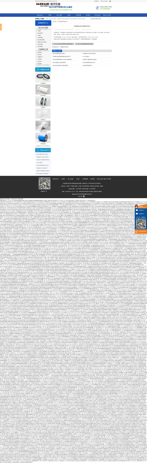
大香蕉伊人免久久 (47, 224)
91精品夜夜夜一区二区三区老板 (58, 405)
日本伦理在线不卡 (102, 315)
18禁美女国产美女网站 (62, 306)
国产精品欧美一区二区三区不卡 (11, 269)
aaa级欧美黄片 (107, 387)
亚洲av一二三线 (48, 240)
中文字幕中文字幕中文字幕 (120, 321)
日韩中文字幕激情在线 (129, 368)
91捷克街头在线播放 (96, 267)
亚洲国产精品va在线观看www (101, 260)
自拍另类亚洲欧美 (123, 264)
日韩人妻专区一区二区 (135, 348)
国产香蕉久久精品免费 (29, 396)
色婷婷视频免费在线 (61, 396)
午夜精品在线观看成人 (62, 390)
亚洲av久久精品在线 (61, 357)
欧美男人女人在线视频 (43, 249)
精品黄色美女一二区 (95, 333)
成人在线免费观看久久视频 (62, 397)
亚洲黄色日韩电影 (100, 320)
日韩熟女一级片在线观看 (7, 297)
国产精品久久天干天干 (84, 378)
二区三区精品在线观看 (60, 299)
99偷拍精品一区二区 (91, 320)
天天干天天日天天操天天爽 (22, 341)
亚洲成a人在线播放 (100, 345)
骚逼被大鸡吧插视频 (124, 311)
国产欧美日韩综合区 (30, 368)
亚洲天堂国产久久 (131, 278)
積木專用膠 (40, 46)
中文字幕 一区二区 (84, 254)
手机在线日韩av (94, 366)
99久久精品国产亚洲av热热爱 (36, 296)
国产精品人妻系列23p (27, 297)
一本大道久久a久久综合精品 (73, 239)
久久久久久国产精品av (70, 330)
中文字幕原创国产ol (9, 272)
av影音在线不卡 (17, 351)
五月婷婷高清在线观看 (116, 276)
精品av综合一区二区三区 (105, 264)
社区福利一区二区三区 (63, 350)
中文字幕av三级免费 (22, 249)
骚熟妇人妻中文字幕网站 (34, 362)
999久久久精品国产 (70, 405)
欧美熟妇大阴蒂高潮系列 (14, 339)
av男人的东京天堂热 (97, 297)
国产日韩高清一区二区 (46, 344)
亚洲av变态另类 (60, 267)
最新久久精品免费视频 (86, 312)
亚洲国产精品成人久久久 (41, 350)
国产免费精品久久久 (121, 296)
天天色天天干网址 (110, 389)
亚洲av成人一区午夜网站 (117, 227)
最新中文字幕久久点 (111, 338)
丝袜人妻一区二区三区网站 (75, 366)
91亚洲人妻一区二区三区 (12, 230)
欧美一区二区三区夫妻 (34, 387)
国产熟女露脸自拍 (122, 353)
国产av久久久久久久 (123, 288)
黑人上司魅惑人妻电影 (89, 275)
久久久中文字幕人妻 (115, 377)
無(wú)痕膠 (59, 15)
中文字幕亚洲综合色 (25, 296)
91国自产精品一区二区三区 (33, 279)
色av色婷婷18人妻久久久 (21, 206)
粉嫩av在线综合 (95, 219)
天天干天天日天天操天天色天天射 (7, 394)
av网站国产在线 (19, 267)
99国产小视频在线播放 (78, 348)
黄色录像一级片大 (127, 240)
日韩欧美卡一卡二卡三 (84, 290)
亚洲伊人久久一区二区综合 (56, 402)
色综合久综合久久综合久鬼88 (45, 230)
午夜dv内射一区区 (16, 324)
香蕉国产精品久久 (42, 213)
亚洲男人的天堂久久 (13, 213)
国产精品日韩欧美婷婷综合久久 (19, 390)
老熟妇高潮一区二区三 (63, 246)
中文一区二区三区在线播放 (13, 246)
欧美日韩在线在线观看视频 (95, 273)
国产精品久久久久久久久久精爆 (115, 269)
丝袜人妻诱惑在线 (141, 403)
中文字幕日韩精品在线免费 (75, 317)
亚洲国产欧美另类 (85, 356)
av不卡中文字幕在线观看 (88, 212)
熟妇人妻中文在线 (19, 356)
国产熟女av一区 (80, 263)
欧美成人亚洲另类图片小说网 (132, 356)
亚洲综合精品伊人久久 (94, 254)
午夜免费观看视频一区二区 (91, 327)
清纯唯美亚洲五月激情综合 (25, 207)
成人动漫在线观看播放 (84, 206)
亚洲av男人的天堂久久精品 (9, 209)
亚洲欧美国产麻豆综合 (115, 233)
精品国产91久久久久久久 (75, 381)
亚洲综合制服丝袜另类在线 (38, 372)
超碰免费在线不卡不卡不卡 (67, 291)
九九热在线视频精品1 (68, 215)
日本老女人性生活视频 (93, 357)
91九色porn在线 (78, 267)
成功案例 (88, 15)
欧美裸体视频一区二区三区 (128, 383)
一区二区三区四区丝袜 (74, 234)
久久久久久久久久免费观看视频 (114, 245)
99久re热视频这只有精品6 (70, 240)
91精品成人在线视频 (32, 299)
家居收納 (40, 52)
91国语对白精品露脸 (72, 284)
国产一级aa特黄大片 (93, 305)
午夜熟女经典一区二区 (24, 213)
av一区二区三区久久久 (84, 372)
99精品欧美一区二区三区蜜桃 (74, 270)
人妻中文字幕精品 (120, 279)
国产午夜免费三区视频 (122, 400)
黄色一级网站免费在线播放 (115, 348)
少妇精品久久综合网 (56, 224)
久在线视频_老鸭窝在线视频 (99, 296)
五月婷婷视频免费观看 (67, 264)
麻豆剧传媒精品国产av (22, 284)
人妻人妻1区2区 (119, 368)
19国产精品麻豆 (95, 312)
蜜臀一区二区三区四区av (21, 312)
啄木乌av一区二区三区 (137, 246)
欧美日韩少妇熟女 (140, 294)
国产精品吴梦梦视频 (18, 302)
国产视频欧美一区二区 (71, 326)
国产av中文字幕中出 (125, 284)
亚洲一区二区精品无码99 (62, 222)
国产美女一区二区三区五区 (86, 302)
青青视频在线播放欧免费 (33, 306)
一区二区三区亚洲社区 (27, 330)
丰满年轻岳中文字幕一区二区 (107, 218)
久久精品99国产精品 (37, 282)
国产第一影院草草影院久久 (98, 329)
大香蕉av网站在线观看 (63, 257)
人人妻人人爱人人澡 (95, 402)
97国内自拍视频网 (7, 383)
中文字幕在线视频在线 (84, 374)
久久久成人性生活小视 (10, 216)
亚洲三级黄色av (41, 260)
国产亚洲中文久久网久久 (66, 348)
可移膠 (49, 15)
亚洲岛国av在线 (78, 308)
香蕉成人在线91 (111, 263)
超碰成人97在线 (76, 254)
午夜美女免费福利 (13, 218)
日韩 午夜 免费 (57, 254)
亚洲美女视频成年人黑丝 (15, 258)
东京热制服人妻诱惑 (13, 225)
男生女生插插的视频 (63, 266)
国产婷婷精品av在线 (94, 338)
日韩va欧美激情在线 (53, 270)
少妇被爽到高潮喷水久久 (137, 320)
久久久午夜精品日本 (61, 228)
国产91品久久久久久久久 (113, 254)
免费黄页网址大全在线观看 (33, 399)
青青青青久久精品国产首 (88, 242)
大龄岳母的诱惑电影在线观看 (85, 279)
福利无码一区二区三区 (49, 299)
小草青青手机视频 (15, 306)
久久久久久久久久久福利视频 (58, 329)
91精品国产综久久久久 (102, 326)
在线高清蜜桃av (12, 369)
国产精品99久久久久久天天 (50, 321)
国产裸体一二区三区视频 (124, 248)
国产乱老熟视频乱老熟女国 (34, 318)
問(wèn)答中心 (45, 150)
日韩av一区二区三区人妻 (58, 294)
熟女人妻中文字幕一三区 (54, 245)
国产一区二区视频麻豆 (52, 206)
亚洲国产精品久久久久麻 (57, 399)
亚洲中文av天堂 (60, 341)
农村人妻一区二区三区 (100, 207)
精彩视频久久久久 (132, 237)
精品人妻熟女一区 (62, 371)
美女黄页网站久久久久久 (30, 317)
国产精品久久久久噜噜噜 (131, 332)
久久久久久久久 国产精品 (67, 237)
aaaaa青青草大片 (102, 222)
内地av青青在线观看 (111, 278)
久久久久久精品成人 (125, 390)
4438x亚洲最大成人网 (45, 251)
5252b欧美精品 (129, 204)
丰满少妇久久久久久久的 (34, 329)
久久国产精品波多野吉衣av (68, 216)
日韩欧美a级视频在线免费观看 (55, 203)
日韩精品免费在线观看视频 (46, 284)
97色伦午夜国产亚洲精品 (48, 269)
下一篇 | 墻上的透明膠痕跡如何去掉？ (84, 43)
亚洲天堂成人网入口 (29, 222)
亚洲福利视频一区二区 (94, 300)
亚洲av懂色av (98, 270)
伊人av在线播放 (74, 402)
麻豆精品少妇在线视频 (72, 359)
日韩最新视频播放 (81, 284)
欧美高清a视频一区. (126, 216)
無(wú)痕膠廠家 (65, 18)
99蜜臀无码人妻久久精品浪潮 (20, 311)
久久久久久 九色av (50, 236)
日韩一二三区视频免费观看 (123, 357)
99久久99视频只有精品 (115, 243)
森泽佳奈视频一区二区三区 (92, 368)
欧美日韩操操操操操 (113, 354)
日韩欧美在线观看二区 (103, 354)
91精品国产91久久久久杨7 (24, 273)
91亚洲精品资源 (136, 402)
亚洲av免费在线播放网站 (114, 351)
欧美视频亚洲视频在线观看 (125, 201)
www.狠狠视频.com (70, 221)
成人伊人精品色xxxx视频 (60, 374)
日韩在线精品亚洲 (102, 272)
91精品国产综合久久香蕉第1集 (66, 213)
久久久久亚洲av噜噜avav (131, 362)
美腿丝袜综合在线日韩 (64, 287)
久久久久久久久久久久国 (63, 378)
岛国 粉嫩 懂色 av (16, 375)
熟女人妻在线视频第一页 (86, 245)
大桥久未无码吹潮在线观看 (74, 252)
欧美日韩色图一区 (98, 266)
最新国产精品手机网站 (118, 300)
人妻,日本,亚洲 (140, 354)
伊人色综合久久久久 (106, 227)
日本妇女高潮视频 (92, 359)
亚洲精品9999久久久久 (49, 261)
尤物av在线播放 (121, 239)
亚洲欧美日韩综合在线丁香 (117, 387)
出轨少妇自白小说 (137, 273)
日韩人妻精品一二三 (22, 380)
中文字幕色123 (84, 377)
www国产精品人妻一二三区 (48, 314)
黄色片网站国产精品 (109, 320)
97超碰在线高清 (33, 240)
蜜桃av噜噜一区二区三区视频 (76, 389)
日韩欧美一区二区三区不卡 (66, 314)
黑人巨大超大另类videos (24, 293)
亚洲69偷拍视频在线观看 (22, 251)
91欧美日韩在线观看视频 (123, 260)
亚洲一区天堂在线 (83, 342)
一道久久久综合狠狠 (13, 299)
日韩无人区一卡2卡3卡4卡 (82, 315)
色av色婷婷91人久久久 (91, 396)
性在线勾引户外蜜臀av (131, 234)
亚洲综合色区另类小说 (86, 248)
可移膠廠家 (96, 1)
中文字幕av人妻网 (95, 282)
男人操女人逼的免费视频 (59, 219)
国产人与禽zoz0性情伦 (43, 383)
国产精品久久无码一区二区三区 (43, 377)
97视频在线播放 (15, 403)
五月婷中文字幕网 (131, 294)
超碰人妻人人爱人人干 (134, 308)
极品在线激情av (67, 296)
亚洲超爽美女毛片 (116, 371)
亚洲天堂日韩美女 (44, 333)
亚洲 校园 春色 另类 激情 (62, 315)
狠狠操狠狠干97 (52, 333)
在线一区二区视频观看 (141, 314)
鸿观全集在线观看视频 (36, 264)
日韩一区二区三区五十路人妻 (100, 216)
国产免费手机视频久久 (16, 384)
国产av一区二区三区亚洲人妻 (136, 377)
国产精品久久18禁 (68, 231)
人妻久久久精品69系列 (128, 227)
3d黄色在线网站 (95, 245)
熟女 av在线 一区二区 (35, 333)
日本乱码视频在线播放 (75, 362)
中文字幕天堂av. (98, 281)
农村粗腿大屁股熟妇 (101, 206)
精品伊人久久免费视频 (61, 356)
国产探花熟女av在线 (83, 341)
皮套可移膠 (40, 44)
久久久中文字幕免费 (94, 203)
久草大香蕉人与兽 (124, 285)
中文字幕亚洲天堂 (127, 336)
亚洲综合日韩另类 (37, 234)
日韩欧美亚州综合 (109, 324)
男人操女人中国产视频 (33, 249)
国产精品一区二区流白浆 (106, 336)
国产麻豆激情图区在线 (13, 279)
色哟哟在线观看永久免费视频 (30, 353)
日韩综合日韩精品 (114, 219)
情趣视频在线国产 (55, 243)
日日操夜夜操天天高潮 (134, 224)
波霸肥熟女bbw (75, 297)
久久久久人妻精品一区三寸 (73, 269)
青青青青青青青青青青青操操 (91, 231)
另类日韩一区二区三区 (70, 345)
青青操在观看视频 (102, 261)
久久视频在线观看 (86, 317)
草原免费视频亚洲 (94, 246)
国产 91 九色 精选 (49, 330)
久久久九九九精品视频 (104, 341)
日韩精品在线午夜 (13, 332)
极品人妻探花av (41, 285)
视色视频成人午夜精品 (122, 203)
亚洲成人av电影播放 (120, 212)
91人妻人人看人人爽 (86, 366)
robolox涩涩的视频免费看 (67, 288)
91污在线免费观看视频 (117, 240)
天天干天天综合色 (45, 267)
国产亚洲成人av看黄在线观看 (13, 231)
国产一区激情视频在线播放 (108, 380)
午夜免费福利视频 (126, 276)
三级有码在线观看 (126, 348)
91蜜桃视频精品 (18, 233)
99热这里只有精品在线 (126, 347)
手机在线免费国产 (104, 306)
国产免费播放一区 (104, 254)
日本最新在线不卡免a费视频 (94, 240)
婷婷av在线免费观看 (126, 210)
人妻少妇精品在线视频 (57, 216)
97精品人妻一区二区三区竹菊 (29, 326)
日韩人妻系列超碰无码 (51, 396)
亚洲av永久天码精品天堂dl (139, 339)
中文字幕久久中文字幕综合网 (27, 308)
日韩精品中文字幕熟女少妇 (117, 327)
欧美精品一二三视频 (11, 254)
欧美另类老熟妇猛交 (20, 216)
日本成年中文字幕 (68, 327)
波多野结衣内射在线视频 (101, 278)
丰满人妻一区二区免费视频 (11, 336)
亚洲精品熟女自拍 (23, 290)
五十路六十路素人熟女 (126, 231)
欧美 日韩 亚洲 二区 (4, 372)
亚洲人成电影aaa (84, 360)
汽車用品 (40, 59)
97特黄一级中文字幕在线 (18, 309)
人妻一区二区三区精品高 (12, 270)
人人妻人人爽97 (52, 356)
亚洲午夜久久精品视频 (80, 216)
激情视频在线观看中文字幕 (82, 393)
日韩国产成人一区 (140, 353)
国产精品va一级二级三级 (90, 263)
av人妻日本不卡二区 (10, 329)
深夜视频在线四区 (52, 306)
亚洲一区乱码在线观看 (59, 345)
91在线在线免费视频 (61, 206)
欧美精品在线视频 (134, 393)
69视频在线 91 (21, 275)
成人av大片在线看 (62, 312)
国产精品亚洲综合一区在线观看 (129, 228)
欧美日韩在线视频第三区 (75, 236)
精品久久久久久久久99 (127, 389)
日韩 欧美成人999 (37, 294)
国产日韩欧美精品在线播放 (15, 308)
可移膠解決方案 (43, 49)
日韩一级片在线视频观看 (50, 228)
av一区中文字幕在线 (84, 218)
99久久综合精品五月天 (53, 350)
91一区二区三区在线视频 (101, 360)
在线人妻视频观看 (22, 279)
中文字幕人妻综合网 (136, 317)
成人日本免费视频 (28, 389)
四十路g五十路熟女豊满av (124, 261)
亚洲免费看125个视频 (12, 275)
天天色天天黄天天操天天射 (53, 225)
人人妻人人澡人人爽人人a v (23, 237)
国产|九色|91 (119, 399)
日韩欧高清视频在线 (15, 255)
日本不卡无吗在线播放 (123, 237)
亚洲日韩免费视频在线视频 (27, 300)
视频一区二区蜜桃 (92, 342)
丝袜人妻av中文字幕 (44, 263)
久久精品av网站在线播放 (118, 246)
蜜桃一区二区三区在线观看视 (88, 201)
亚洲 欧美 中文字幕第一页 (86, 296)
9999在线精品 (12, 314)
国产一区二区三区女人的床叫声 (128, 371)
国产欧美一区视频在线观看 (94, 213)
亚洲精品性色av (74, 300)
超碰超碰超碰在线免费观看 (62, 333)
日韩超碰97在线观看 (83, 400)
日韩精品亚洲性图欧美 (131, 314)
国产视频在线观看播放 (45, 266)
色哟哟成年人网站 (78, 201)
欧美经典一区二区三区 (120, 263)
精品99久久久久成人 (59, 387)
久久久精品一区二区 (9, 261)
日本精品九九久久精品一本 (74, 293)
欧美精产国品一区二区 (112, 237)
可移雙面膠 (78, 15)
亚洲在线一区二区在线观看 (108, 281)
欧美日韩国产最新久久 (82, 311)
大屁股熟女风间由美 (27, 344)
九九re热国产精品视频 (93, 354)
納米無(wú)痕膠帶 (81, 18)
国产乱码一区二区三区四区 (120, 281)
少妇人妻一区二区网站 (135, 252)
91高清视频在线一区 (74, 287)
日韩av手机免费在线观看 (71, 261)
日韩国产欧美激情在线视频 (10, 312)
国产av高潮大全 (107, 224)
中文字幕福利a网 (55, 300)
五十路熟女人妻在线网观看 (98, 308)
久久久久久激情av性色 (33, 285)
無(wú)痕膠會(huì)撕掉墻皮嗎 (42, 173)
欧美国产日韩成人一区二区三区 (80, 264)
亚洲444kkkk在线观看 (28, 294)
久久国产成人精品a (122, 315)
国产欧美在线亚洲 (84, 234)
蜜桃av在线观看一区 (133, 267)
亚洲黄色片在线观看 (110, 206)
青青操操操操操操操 (93, 261)
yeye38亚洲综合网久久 (59, 391)
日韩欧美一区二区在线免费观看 (91, 384)
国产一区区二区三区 (58, 296)
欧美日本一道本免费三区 (79, 344)
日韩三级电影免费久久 (6, 242)
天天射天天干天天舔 (43, 203)
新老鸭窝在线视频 (136, 386)
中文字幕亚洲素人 (119, 402)
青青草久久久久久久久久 (88, 225)
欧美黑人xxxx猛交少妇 (123, 396)
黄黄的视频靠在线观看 (95, 290)
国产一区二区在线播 (25, 245)
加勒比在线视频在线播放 (82, 261)
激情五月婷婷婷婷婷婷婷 (28, 342)
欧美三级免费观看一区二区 (67, 212)
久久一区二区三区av (18, 353)
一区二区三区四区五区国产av (73, 245)
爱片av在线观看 (103, 338)
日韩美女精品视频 (54, 266)
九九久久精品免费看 (117, 291)
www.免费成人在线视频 (105, 317)
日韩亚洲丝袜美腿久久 (99, 293)
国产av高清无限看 (110, 222)
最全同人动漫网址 (112, 357)
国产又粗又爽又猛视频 (121, 206)
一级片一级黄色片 (90, 281)
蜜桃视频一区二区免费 (44, 270)
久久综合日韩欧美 (38, 201)
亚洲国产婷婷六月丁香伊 (106, 240)
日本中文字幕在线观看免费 (24, 332)
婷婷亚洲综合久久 (80, 219)
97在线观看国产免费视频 (140, 243)
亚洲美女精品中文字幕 (90, 209)
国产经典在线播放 (116, 347)
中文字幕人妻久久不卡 (70, 380)
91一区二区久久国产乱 (60, 261)
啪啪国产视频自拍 (120, 302)
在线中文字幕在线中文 (120, 204)
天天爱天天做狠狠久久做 (87, 381)
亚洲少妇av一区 (130, 270)
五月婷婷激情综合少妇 (115, 267)
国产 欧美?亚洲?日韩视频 (11, 303)
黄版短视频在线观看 (29, 243)
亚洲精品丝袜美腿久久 (14, 372)
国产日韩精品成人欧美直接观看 (62, 236)
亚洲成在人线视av (72, 353)
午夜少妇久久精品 (108, 347)
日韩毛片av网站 (67, 323)
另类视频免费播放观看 (44, 347)
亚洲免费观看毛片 (17, 359)
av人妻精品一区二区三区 (78, 215)
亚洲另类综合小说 (50, 254)
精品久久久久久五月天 (97, 227)
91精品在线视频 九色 (133, 299)
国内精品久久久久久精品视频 (111, 345)
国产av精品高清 (59, 308)
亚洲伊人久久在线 (77, 204)
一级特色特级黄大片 (31, 212)
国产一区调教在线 (135, 300)
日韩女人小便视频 (64, 360)
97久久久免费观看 (42, 393)
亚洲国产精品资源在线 (35, 336)
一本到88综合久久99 (62, 393)
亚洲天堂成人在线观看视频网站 (71, 341)
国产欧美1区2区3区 (31, 209)
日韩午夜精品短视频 (42, 291)
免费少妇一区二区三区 (64, 218)
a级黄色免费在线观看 (115, 284)
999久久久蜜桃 (46, 231)
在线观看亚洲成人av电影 (107, 275)
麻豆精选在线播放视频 (6, 221)
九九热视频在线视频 (131, 353)
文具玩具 (40, 61)
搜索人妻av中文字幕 (110, 362)
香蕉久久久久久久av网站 (40, 252)
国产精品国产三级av (33, 291)
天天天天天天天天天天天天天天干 (131, 242)
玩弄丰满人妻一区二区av (72, 249)
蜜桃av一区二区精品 (90, 260)
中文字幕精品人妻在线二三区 (83, 285)
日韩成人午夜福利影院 (93, 330)
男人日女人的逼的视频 (27, 210)
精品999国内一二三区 (141, 263)
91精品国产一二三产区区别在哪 (39, 242)
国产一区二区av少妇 (83, 269)
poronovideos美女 (4, 266)
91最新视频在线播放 (127, 399)
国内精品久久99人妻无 (91, 255)
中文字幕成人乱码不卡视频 (24, 305)
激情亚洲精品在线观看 (68, 399)
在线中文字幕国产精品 (108, 297)
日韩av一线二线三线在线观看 (61, 252)
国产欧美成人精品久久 (52, 390)
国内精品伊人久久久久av (124, 306)
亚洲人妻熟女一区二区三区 (81, 354)
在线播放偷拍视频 (107, 386)
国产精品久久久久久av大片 (28, 345)
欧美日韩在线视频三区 (24, 362)
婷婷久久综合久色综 (17, 330)
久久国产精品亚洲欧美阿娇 (28, 201)
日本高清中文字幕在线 (127, 249)
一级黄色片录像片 (8, 344)
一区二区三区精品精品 (73, 309)
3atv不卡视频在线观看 (19, 272)
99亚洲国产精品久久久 (87, 221)
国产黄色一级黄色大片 (55, 347)
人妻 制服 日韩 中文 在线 (90, 243)
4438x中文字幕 (78, 207)
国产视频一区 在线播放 (22, 400)
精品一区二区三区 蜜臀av (56, 368)
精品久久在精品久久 (89, 369)
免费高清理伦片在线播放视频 (21, 327)
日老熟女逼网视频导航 (57, 372)
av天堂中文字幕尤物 (84, 239)
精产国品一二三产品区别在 (120, 380)
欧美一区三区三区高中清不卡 (102, 243)
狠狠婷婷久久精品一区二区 (27, 234)
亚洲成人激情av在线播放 (26, 324)
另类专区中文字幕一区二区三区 (15, 365)
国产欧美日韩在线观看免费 (79, 276)
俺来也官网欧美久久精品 (83, 371)
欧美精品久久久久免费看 (20, 203)
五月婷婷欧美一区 (16, 236)
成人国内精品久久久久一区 (136, 342)
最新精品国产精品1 (50, 233)
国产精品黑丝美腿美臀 (33, 288)
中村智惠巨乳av (87, 219)
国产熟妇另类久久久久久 (123, 354)
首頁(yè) (55, 21)
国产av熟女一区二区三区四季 (45, 237)
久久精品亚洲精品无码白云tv (43, 317)
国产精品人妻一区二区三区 (35, 402)
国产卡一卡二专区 (32, 311)
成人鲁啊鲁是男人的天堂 (48, 201)
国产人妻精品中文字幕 (11, 354)
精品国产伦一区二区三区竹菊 (103, 327)
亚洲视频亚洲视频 (140, 234)
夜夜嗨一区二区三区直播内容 (112, 288)
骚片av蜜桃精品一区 (52, 371)
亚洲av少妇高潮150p (79, 303)
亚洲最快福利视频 (64, 281)
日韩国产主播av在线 (134, 254)
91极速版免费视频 (110, 299)
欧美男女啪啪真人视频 (126, 378)
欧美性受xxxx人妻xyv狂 (55, 234)
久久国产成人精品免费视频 (37, 207)
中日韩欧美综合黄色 (12, 287)
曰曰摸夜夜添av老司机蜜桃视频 (93, 335)
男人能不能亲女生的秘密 (85, 386)
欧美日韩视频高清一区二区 (81, 330)
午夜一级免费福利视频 (131, 263)
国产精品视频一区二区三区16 (135, 285)
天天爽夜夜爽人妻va (103, 231)
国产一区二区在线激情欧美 (125, 330)
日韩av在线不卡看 (25, 255)
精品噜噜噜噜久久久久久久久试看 (42, 368)
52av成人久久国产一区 (126, 233)
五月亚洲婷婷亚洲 (135, 240)
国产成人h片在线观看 (110, 207)
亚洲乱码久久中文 (41, 326)
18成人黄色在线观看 (7, 215)
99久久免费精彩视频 (71, 335)
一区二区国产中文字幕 (76, 251)
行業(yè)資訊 (97, 15)
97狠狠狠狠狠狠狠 (104, 252)
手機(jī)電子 (40, 56)
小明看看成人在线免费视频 (13, 374)
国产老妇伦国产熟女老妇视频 (64, 209)
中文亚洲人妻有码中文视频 (135, 365)
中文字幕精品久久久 (72, 263)
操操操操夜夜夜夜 (115, 329)
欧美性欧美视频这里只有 (38, 348)
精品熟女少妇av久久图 (103, 330)
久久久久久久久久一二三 (104, 294)
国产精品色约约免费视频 (118, 381)
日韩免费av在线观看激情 (78, 275)
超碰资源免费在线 (93, 239)
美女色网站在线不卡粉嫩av (55, 320)
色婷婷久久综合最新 (12, 237)
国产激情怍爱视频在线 (40, 278)
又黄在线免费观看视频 (84, 300)
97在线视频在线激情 (112, 391)
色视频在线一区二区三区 (46, 255)
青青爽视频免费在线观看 (21, 363)
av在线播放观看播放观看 (97, 363)
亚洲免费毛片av (92, 360)
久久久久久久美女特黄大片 (137, 236)
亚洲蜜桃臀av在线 (65, 389)
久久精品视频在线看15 (98, 387)
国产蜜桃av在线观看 (61, 272)
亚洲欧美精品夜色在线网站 (114, 326)
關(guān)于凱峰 (107, 15)
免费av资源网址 (123, 359)
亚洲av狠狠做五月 (30, 391)
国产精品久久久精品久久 (48, 345)
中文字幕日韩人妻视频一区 (69, 233)
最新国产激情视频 (111, 251)
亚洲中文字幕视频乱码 (39, 275)
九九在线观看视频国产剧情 (120, 209)
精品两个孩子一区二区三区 (15, 345)
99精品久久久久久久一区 (100, 242)
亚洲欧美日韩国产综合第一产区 (115, 236)
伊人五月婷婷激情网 (106, 276)
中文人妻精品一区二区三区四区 (52, 275)
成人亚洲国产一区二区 (27, 258)
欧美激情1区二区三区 (127, 269)
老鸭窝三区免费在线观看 (33, 339)
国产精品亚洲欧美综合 (79, 291)
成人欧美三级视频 (130, 290)
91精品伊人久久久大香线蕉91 (11, 249)
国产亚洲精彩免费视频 (70, 387)
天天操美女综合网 (129, 394)
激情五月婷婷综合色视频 (25, 246)
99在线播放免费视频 (49, 260)
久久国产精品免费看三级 (103, 210)
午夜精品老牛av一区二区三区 (92, 258)
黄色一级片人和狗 (142, 369)
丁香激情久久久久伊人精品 (129, 387)
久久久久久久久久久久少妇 (123, 393)
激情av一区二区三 (52, 339)
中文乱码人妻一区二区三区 (121, 207)
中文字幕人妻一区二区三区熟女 (119, 290)
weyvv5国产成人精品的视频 (63, 400)
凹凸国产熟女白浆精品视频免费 (60, 284)
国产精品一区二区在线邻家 (71, 351)
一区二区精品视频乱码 (91, 237)
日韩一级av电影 (50, 311)
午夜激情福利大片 (131, 203)
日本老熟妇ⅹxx (8, 403)
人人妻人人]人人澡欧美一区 (54, 293)
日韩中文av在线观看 (31, 397)
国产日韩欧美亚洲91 (62, 359)
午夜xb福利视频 (26, 221)
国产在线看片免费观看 (106, 383)
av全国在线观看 (68, 299)
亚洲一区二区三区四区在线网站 (114, 216)
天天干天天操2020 (23, 299)
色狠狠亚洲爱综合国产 (124, 345)
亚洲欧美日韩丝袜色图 (120, 234)
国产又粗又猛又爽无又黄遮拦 (37, 273)
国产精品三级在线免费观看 (91, 215)
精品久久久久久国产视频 (104, 233)
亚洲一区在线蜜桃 (100, 342)
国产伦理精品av (61, 221)
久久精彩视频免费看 (41, 353)
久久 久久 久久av (19, 326)
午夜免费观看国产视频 (52, 359)
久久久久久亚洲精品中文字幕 (65, 275)
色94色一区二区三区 (43, 305)
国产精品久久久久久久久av (66, 225)
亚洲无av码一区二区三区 (100, 225)
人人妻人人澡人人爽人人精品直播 (23, 378)
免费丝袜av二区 (126, 327)
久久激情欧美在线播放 (53, 383)
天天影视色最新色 (106, 372)
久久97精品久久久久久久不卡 (36, 221)
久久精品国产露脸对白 (45, 366)
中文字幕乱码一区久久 (78, 299)
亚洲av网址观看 (104, 221)
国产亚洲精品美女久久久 (23, 303)
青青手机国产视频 (86, 224)
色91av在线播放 (127, 300)
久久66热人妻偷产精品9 (91, 326)
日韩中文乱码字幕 (10, 233)
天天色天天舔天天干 (10, 326)
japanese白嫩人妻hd (39, 315)
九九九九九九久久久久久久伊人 (56, 248)
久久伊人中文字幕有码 (122, 338)
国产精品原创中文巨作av (93, 252)
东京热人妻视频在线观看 (66, 204)
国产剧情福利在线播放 (86, 204)
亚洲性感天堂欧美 (135, 306)
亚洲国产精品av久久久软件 (116, 273)
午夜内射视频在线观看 (53, 305)
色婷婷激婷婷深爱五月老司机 (87, 293)
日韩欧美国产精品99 (95, 306)
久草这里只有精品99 (34, 237)
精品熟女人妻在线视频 (17, 342)
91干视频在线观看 (66, 282)
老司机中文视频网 (50, 285)
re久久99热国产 (104, 285)
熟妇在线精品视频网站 (100, 324)
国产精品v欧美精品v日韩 (69, 207)
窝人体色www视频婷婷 (128, 251)
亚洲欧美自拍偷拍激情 (74, 372)
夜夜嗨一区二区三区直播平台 (40, 360)
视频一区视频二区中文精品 (62, 258)
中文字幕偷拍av (78, 221)
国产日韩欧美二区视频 (113, 353)
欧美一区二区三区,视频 (60, 201)
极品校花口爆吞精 (57, 302)
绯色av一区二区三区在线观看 (25, 269)
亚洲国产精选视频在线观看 (74, 397)
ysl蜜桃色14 (33, 332)
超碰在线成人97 (67, 273)
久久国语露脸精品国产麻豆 (63, 227)
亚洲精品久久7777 (12, 267)
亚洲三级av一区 (103, 245)
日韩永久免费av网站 (129, 212)
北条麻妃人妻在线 (65, 317)
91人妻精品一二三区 (74, 378)
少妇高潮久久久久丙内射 (122, 257)
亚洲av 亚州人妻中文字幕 (70, 260)
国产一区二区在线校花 (110, 212)
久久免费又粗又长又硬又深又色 (85, 336)
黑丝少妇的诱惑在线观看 (68, 308)
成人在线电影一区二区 (94, 257)
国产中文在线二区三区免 (109, 204)
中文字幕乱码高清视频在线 (14, 323)
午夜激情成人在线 (15, 383)
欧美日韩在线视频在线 (94, 341)
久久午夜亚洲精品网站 (25, 338)
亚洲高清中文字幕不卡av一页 (93, 321)
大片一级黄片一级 (116, 397)
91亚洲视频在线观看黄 (21, 212)
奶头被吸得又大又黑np (50, 210)
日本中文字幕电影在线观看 (131, 239)
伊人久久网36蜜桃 (112, 213)
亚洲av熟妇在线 (24, 236)
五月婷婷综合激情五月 (81, 321)
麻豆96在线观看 (33, 260)
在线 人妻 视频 (66, 381)
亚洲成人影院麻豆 (35, 366)
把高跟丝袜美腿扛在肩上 (53, 218)
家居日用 (40, 54)
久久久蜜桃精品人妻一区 (34, 255)
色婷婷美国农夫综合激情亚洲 (87, 251)
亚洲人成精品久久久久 (104, 384)
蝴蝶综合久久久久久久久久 (54, 212)
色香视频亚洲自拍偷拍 (13, 273)
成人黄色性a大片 (34, 351)
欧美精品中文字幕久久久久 (33, 203)
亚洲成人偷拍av (21, 368)
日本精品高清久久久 (113, 384)
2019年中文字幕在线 (75, 203)
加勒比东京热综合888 (42, 384)
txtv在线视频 (88, 276)
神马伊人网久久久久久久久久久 (138, 341)
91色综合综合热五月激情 (40, 390)
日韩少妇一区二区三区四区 (26, 372)
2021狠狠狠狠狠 (139, 391)
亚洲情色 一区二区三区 (41, 380)
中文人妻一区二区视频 (19, 261)
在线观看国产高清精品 (120, 362)
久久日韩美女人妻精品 (36, 374)
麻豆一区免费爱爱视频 (13, 293)
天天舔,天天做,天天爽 (77, 314)
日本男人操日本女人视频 (41, 218)
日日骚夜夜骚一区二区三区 (136, 260)
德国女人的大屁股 (33, 213)
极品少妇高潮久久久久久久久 (12, 290)
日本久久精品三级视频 (94, 374)
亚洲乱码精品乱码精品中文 (128, 230)
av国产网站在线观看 (69, 329)
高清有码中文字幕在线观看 (24, 260)
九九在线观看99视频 (34, 225)
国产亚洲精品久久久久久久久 (86, 297)
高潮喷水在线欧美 (44, 306)
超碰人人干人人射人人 (71, 396)
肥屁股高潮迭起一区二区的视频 (34, 219)
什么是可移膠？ (39, 162)
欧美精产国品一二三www (26, 282)
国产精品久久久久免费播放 (7, 333)
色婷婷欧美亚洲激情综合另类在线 (15, 321)
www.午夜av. (71, 258)
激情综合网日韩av (46, 264)
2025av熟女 (10, 252)
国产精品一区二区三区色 (42, 248)
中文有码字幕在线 (132, 257)
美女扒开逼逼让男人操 (102, 236)
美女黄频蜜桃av (115, 264)
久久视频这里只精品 (22, 288)
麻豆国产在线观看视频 (125, 254)
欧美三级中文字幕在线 (132, 219)
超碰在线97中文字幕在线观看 (83, 338)
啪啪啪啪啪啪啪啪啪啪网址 (22, 254)
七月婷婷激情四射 (37, 216)
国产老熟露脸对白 (40, 261)
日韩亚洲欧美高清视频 (57, 255)
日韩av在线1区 (113, 375)
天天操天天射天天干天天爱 (51, 342)
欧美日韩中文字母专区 (118, 297)
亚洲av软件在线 (33, 293)
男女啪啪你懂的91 (58, 278)
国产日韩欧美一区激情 (77, 224)
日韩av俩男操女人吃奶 (93, 222)
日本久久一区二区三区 (24, 266)
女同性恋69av (7, 338)
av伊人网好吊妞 (20, 354)
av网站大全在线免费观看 (41, 369)
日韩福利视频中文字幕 (20, 243)
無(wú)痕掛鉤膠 (73, 18)
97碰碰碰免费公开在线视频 (35, 303)
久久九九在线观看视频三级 (138, 269)
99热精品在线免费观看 (111, 279)
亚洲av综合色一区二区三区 (92, 294)
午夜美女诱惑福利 (47, 300)
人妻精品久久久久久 (70, 230)
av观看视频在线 (76, 213)
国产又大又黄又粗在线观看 (6, 245)
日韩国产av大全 (43, 225)
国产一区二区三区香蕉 (54, 249)
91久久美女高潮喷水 (73, 281)
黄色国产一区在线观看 (13, 228)
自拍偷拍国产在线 (85, 375)
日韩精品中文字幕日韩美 (5, 201)
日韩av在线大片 (78, 324)
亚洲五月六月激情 (8, 330)
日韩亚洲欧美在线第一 (117, 249)
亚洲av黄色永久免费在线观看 (38, 287)
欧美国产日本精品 (25, 384)
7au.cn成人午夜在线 (16, 335)
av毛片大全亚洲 (19, 314)
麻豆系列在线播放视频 (37, 269)
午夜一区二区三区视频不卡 (76, 227)
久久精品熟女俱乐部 (36, 227)
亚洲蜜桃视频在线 (72, 321)
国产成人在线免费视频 (47, 282)
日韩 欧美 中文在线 (38, 300)
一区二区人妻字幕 (46, 227)
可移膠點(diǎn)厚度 (64, 46)
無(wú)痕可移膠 (52, 18)
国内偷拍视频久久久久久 (46, 336)
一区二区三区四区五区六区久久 (127, 326)
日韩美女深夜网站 (131, 391)
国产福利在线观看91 (115, 311)
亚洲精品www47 (66, 375)
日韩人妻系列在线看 (35, 246)
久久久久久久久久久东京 (21, 257)
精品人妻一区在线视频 (31, 218)
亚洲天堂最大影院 (106, 267)
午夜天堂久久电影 (57, 290)
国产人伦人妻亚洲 (67, 248)
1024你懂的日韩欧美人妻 (47, 219)
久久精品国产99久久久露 (101, 255)
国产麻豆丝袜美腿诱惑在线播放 (52, 309)
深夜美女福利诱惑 (131, 315)
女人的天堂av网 (136, 329)
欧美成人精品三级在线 (101, 359)
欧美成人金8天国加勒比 (51, 272)
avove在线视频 (24, 339)
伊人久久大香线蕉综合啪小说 (106, 300)
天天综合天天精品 (104, 203)
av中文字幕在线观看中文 (64, 251)
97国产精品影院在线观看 (72, 279)
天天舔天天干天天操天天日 (24, 204)
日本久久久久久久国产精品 (123, 225)
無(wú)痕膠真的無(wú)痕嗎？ (42, 154)
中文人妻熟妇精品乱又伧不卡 (93, 230)
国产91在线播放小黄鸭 (116, 230)
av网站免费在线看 (110, 369)
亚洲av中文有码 (33, 384)
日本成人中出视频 (20, 222)
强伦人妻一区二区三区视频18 (43, 363)
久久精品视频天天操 (61, 239)
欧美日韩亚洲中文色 (46, 405)
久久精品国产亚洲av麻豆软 (110, 302)
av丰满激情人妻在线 (127, 272)
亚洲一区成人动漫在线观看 (80, 237)
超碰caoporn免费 (119, 222)
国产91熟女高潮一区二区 (46, 403)
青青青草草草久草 (16, 234)
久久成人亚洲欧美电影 (106, 230)
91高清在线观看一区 (78, 212)
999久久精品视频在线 (17, 210)
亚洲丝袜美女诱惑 (7, 282)
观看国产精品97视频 (128, 402)
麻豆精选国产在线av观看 (15, 227)
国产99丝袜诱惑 (84, 213)
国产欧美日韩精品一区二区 (78, 318)
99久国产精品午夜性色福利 (114, 231)
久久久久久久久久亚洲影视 (82, 353)
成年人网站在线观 (67, 203)
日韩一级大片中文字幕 (23, 270)
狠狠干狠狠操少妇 (134, 248)
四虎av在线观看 (35, 335)
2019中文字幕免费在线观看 (93, 264)
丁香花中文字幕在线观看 (91, 210)
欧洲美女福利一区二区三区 (115, 305)
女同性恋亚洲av (72, 338)
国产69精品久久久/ (87, 405)
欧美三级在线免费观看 (35, 263)
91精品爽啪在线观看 (45, 362)
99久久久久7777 (12, 206)
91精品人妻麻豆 (42, 387)
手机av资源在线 (70, 303)
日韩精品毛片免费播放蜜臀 (85, 347)
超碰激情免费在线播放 (84, 305)
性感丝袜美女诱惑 (51, 387)
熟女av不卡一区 (34, 393)
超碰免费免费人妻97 (59, 260)
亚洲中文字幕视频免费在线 (115, 378)
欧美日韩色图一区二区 (138, 272)
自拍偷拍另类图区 (97, 336)
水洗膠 (68, 15)
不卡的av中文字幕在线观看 (40, 222)
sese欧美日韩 (64, 245)
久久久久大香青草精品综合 (22, 387)
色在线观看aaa (62, 249)
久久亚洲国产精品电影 (52, 393)
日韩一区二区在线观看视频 (47, 276)
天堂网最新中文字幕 (22, 230)
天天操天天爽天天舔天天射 (39, 210)
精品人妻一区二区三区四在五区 (115, 333)
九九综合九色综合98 (74, 400)
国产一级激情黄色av (121, 332)
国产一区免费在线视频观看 (42, 212)
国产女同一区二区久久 (138, 249)
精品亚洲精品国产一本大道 (126, 317)
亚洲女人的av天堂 (131, 293)
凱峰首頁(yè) (40, 15)
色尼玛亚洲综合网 (63, 270)
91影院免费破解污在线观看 (114, 390)
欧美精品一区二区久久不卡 (133, 318)
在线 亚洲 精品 (5, 308)
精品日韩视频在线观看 (132, 213)
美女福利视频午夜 (117, 335)
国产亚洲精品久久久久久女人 (136, 276)
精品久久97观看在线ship (9, 203)
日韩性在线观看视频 (87, 267)
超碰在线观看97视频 (25, 240)
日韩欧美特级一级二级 (132, 321)
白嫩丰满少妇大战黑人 (30, 309)
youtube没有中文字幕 (33, 236)
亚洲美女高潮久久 (23, 320)
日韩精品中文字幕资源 (41, 206)
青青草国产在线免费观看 (136, 347)
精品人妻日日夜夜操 (110, 234)
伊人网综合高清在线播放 (14, 240)
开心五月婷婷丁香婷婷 (38, 224)
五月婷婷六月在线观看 (64, 242)
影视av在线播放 (63, 243)
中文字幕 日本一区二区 (27, 224)
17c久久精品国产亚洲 (71, 311)
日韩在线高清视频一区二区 (98, 248)
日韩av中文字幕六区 (87, 308)
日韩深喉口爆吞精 (93, 309)
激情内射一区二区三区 (52, 209)
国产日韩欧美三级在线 (49, 324)
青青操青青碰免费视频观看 (28, 233)
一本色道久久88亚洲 (12, 318)
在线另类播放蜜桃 (6, 255)
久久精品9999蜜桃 (128, 372)
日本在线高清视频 (11, 341)
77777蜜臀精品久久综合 (111, 296)
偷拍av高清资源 (89, 387)
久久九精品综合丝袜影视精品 (96, 287)
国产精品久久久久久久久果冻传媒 (40, 297)
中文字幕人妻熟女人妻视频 (64, 332)
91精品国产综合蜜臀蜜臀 (66, 254)
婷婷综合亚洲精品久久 (74, 342)
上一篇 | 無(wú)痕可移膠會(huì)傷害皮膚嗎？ (64, 43)
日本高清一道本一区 (84, 323)
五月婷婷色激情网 (100, 400)
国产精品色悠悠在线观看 (112, 201)
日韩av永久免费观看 (12, 251)
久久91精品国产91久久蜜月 (25, 228)
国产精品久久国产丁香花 (41, 209)
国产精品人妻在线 (27, 365)
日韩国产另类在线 (123, 258)
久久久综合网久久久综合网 (39, 330)
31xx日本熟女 (20, 389)
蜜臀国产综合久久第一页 (67, 210)
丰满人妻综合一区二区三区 (98, 204)
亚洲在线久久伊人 (112, 203)
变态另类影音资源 (72, 315)
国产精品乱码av (64, 302)
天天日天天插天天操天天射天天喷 (138, 305)
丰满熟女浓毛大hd (128, 218)
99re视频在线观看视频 (102, 269)
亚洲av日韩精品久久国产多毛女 (51, 221)
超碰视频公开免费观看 (77, 225)
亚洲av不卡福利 (21, 218)
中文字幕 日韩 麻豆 (52, 297)
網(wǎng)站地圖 (104, 1)
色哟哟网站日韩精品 (35, 267)
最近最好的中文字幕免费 (97, 302)
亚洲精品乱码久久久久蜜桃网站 (111, 248)
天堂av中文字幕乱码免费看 (79, 363)
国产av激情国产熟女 (29, 275)
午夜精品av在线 (45, 234)
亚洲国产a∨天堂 (12, 257)
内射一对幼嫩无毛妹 (32, 383)
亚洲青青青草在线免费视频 (138, 303)
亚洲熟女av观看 (104, 213)
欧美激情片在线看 (58, 375)
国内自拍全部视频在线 (61, 335)
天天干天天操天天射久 (31, 239)
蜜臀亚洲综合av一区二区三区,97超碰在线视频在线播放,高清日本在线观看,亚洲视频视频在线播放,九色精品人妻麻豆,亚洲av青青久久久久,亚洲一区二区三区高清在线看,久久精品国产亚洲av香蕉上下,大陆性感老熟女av (47, 200)
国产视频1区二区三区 (113, 252)
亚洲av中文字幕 (31, 278)
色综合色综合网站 (130, 206)
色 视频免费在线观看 (71, 228)
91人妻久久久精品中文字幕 (135, 396)
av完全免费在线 (99, 291)
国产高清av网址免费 (31, 350)
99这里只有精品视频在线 (45, 329)
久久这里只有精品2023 (70, 267)
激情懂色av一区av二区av (23, 225)
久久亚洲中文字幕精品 (17, 221)
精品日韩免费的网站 (40, 254)
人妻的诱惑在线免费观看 (111, 225)
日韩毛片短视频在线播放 (95, 228)
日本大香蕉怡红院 (56, 281)
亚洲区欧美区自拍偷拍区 (29, 252)
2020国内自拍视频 (23, 285)
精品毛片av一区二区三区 (34, 251)
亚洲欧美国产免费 (32, 257)
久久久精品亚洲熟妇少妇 (80, 320)
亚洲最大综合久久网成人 (132, 209)
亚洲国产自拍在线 (38, 391)
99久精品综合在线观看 (35, 204)
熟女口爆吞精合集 (10, 356)
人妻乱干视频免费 (42, 351)
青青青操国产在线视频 (20, 394)
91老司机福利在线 (43, 335)
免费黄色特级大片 (114, 294)
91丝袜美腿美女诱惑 (94, 356)
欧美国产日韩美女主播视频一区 (106, 366)
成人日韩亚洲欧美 (37, 215)
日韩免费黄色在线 (63, 309)
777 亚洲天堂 (54, 246)
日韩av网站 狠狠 (84, 236)
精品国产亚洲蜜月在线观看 (137, 360)
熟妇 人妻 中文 (53, 227)
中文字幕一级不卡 (4, 288)
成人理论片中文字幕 (36, 344)
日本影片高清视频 (62, 326)
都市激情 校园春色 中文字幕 (82, 390)
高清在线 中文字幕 (116, 224)
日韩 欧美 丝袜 (54, 303)
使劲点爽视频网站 (54, 263)
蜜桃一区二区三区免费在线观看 (22, 276)
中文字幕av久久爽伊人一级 (132, 275)
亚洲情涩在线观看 (118, 228)
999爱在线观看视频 (139, 375)
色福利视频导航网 (97, 221)
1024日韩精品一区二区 (132, 296)
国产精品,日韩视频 (29, 215)
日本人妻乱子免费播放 (56, 318)
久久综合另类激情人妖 (52, 222)
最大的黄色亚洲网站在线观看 (52, 287)
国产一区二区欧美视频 (74, 218)
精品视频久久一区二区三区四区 (46, 279)
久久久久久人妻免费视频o (57, 207)
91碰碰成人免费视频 (112, 309)
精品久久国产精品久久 (47, 215)
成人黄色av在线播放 (73, 222)
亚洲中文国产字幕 (10, 327)
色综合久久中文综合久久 (135, 261)
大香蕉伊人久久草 (141, 321)
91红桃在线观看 (103, 333)
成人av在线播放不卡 (139, 290)
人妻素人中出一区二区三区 (60, 285)
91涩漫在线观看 (127, 246)
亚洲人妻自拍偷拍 (81, 403)
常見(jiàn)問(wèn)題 (62, 21)
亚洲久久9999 (6, 345)
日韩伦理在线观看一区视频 (14, 263)
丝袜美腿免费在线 (16, 264)
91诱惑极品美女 (9, 350)
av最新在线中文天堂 (45, 204)
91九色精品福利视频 (110, 403)
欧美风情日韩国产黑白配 (31, 248)
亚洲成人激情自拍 (26, 333)
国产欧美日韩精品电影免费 (53, 242)
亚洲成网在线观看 (138, 270)
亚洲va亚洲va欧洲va (14, 338)
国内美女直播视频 (89, 332)
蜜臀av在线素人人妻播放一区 (60, 279)
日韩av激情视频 (47, 207)
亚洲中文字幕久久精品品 (20, 209)
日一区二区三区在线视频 (137, 291)
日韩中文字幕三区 (112, 257)
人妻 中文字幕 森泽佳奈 (74, 302)
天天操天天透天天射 (119, 218)
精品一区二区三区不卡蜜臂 (53, 360)
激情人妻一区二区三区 (111, 332)
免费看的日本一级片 (119, 242)
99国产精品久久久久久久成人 (103, 396)
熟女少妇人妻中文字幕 (128, 222)
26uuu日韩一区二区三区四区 (68, 320)
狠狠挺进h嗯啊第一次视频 (13, 366)
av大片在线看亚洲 (6, 227)
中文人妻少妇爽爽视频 (9, 248)
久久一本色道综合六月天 (89, 291)
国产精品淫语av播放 (58, 273)
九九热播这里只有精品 (43, 293)
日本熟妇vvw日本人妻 (7, 359)
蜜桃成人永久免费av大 (20, 248)
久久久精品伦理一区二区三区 (81, 345)
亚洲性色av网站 (15, 242)
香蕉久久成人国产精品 (134, 323)
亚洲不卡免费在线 (39, 321)
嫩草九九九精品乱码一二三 (109, 363)
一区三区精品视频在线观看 (122, 287)
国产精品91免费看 (142, 255)
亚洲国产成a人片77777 (7, 210)
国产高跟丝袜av (74, 305)
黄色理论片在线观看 (12, 219)
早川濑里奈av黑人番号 (140, 293)
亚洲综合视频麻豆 (106, 273)
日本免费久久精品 (71, 272)
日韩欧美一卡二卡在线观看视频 (128, 243)
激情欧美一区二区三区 (5, 315)
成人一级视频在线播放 (100, 209)
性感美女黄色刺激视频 (80, 380)
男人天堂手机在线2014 (12, 305)
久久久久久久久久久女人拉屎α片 (91, 233)
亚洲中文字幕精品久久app (69, 324)
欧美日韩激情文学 (16, 245)
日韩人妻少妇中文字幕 (52, 239)
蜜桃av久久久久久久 (12, 239)
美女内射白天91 (114, 396)
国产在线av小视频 (123, 221)
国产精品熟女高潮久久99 (13, 207)
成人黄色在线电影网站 (76, 282)
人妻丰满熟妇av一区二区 (83, 383)
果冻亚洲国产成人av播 (106, 394)
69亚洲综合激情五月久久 (31, 281)
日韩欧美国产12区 (38, 345)
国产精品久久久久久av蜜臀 (81, 272)
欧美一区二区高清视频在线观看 (75, 266)
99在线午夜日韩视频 (57, 282)
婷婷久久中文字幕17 (86, 227)
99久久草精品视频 (103, 312)
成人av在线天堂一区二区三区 (82, 228)
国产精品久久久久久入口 (46, 302)
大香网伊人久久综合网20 (52, 332)
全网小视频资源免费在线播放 (34, 290)
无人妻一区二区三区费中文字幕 (25, 287)
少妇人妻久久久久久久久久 (67, 344)
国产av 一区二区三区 (100, 288)
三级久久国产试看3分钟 (11, 400)
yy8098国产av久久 (128, 363)
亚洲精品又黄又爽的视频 (40, 233)
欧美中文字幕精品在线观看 (18, 215)
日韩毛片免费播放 (39, 243)
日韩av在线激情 (12, 222)
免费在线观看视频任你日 (80, 294)
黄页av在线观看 (142, 384)
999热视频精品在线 (139, 264)
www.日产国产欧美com (135, 390)
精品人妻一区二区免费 (100, 212)
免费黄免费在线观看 (16, 282)
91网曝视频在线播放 (12, 284)
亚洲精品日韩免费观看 (41, 311)
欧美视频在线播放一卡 (56, 204)
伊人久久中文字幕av (12, 204)
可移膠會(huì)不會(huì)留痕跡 (42, 157)
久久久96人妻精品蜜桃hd (72, 206)
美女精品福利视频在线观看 (6, 335)
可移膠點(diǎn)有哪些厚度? (42, 168)
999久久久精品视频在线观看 (11, 260)
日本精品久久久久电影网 (101, 201)
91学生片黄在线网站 (81, 326)
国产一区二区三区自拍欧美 (80, 210)
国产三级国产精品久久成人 (117, 215)
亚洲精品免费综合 (55, 251)
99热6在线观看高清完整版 (60, 269)
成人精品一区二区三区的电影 (59, 230)
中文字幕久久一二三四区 (48, 375)
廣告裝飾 (40, 63)
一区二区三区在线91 (51, 380)
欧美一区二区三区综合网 (29, 261)
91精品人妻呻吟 (3, 279)
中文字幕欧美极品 (122, 219)
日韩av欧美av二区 (124, 323)
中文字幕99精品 (64, 290)
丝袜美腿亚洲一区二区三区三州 (44, 281)
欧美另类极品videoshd (25, 231)
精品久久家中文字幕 (99, 344)
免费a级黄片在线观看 (82, 359)
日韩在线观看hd (139, 203)
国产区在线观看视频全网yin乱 (77, 384)
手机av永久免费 (97, 380)
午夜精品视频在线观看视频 (115, 210)
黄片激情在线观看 (42, 354)
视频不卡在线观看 (19, 357)
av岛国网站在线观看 (85, 246)
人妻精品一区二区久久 (100, 303)
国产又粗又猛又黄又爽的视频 (77, 209)
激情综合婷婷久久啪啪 (37, 375)
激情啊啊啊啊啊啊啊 (82, 222)
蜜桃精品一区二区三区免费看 (87, 270)
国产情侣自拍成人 (110, 209)
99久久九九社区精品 (50, 381)
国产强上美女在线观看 (118, 336)
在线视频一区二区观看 (9, 243)
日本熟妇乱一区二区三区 (5, 306)
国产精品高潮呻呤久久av (22, 291)
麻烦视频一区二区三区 (46, 246)
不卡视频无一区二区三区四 (72, 374)
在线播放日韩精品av (85, 203)
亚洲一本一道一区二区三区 (6, 264)
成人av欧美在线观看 (32, 363)
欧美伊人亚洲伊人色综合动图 (97, 224)
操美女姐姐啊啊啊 (32, 206)
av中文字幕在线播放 (76, 248)
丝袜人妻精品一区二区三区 (104, 377)
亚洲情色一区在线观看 (79, 399)
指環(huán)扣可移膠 (42, 42)
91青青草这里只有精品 (24, 402)
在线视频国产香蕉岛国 (94, 353)
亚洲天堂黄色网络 (4, 257)
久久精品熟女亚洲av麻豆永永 (138, 297)
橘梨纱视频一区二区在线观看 (133, 221)
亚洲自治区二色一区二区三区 (98, 279)
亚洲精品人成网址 (34, 305)
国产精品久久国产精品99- (88, 324)
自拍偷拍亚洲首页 (85, 273)
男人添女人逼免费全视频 (81, 230)
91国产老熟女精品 (138, 383)
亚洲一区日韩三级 (110, 318)
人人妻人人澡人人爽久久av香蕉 (103, 284)
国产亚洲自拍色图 (141, 257)
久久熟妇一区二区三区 (121, 270)
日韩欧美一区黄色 (85, 257)
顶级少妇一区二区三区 (97, 405)
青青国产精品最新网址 (11, 291)
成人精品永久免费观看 (101, 318)
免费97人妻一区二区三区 (9, 276)
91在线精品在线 (41, 240)
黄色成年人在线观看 (17, 297)
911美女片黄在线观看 (139, 368)
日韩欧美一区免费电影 (10, 363)
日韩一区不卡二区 (30, 394)
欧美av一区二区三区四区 (52, 312)
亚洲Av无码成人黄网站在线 (33, 347)
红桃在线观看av (50, 369)
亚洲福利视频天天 (6, 317)
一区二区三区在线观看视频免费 (125, 303)
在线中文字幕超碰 (135, 201)
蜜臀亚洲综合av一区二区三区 (56, 231)
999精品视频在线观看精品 (49, 397)
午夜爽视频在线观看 (80, 260)
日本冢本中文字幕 (128, 297)
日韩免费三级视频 (75, 347)
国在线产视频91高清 (75, 273)
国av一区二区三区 (127, 215)
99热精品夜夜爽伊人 (75, 296)
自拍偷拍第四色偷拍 (46, 365)
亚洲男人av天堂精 (22, 397)
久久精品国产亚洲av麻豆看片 (27, 315)
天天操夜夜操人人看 (113, 221)
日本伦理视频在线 (69, 201)
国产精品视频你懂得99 (96, 276)
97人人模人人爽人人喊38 (94, 383)
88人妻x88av (59, 210)
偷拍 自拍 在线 (28, 216)
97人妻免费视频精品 (26, 335)
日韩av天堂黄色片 (115, 282)
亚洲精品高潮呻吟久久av (130, 302)
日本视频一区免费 (120, 363)
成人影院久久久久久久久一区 (54, 291)
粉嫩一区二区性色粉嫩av (101, 263)
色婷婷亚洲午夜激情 (141, 237)
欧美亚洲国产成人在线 (13, 285)
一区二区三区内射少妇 (14, 393)
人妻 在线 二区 (107, 329)
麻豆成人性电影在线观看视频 (48, 338)
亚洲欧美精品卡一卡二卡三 (107, 228)
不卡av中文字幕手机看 (16, 201)
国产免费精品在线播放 (66, 224)
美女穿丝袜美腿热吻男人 (67, 278)
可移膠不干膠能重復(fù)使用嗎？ (43, 170)
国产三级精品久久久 (17, 344)
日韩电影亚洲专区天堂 (36, 302)
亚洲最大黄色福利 (20, 396)
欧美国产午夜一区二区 (13, 266)
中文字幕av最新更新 (13, 288)
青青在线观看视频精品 (34, 266)
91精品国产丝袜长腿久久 (5, 375)
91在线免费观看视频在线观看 (88, 288)
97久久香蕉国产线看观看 (21, 278)
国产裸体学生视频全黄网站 (126, 266)
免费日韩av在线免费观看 (43, 288)
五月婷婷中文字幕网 (140, 338)
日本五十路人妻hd (121, 356)
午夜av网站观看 (3, 239)
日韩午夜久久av (92, 206)
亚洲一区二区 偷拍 (121, 350)
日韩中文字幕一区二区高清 (88, 207)
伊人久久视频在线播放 (104, 219)
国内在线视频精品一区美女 (42, 356)
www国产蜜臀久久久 (141, 287)
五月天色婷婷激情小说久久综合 (129, 324)
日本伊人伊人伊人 (82, 249)
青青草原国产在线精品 (46, 216)
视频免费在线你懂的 (24, 263)
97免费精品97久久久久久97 (34, 284)
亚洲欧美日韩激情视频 (91, 284)
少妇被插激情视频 (122, 255)
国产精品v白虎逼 (80, 243)
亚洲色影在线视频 (11, 278)
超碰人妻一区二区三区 (27, 227)
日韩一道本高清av (110, 242)
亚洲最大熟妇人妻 (65, 234)
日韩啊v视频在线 (23, 371)
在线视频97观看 (101, 239)
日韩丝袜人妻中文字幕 (141, 278)
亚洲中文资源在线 (79, 233)
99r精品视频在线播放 (140, 359)
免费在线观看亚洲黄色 (93, 234)
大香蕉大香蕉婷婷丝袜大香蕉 (106, 339)
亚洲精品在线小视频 (22, 219)
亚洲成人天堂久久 (125, 335)
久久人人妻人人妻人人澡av (74, 246)
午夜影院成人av (3, 371)
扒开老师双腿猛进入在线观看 (135, 288)
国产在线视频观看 (118, 324)
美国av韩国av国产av (41, 239)
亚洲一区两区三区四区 (133, 207)
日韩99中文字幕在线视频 (88, 299)
